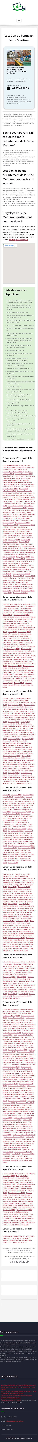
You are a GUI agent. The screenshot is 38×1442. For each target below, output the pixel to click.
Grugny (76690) (26, 756)
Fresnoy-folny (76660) (17, 720)
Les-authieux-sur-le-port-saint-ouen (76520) (21, 846)
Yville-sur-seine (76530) (19, 1242)
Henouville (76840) (14, 773)
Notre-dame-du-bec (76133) (16, 938)
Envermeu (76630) (8, 670)
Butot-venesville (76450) (20, 593)
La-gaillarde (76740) (26, 807)
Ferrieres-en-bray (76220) (20, 700)
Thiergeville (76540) (22, 1176)
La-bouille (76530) (25, 799)
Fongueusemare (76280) (15, 705)
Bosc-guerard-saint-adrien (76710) (23, 569)
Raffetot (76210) (21, 977)
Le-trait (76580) (22, 844)
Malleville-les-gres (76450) (22, 874)
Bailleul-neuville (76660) (19, 512)
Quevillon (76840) (8, 972)
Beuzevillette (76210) (14, 546)
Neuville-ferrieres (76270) (10, 927)
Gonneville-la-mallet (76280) (12, 737)
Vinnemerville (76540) (18, 1223)
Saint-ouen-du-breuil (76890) (17, 1086)
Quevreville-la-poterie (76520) (23, 972)
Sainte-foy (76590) (8, 1130)
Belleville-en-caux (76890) (24, 529)
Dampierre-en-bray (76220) (12, 649)
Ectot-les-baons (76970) (23, 664)
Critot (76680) (7, 640)
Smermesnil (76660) (10, 1156)
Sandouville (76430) (8, 1141)
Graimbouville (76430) (9, 743)
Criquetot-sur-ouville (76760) (11, 638)
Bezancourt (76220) (28, 546)
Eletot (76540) (12, 668)
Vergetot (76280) (8, 1212)
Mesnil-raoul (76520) (9, 902)
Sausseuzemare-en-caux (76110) (18, 1147)
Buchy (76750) (7, 591)
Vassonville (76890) (20, 1203)
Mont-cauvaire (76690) (9, 908)
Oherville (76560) (28, 942)
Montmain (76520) (13, 912)
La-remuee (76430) (19, 816)
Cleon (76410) (23, 621)
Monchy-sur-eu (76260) (27, 906)
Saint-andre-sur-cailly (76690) (21, 1011)
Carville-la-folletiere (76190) (25, 613)
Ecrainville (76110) (8, 662)
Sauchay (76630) (20, 1143)
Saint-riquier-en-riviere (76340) (25, 1103)
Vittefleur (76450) (9, 1225)
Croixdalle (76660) (17, 642)
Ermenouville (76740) (20, 674)
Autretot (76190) (18, 501)
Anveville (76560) (8, 487)
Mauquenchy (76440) (25, 891)
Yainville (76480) (7, 1236)
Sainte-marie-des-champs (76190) (23, 1139)
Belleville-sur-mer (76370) (10, 531)
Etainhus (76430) (8, 683)
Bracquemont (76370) (25, 580)
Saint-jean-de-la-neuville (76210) (17, 1050)
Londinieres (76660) (19, 856)
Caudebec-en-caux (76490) (21, 615)
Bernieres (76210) (13, 538)
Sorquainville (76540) (9, 1158)
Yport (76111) (17, 1238)
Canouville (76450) (25, 608)
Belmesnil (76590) (24, 531)
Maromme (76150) (8, 883)
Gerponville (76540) (8, 730)
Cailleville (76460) (8, 604)
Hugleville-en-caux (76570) (23, 783)
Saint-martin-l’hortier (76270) (11, 1075)
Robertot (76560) (23, 983)
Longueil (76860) (13, 858)
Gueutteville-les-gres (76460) (16, 760)
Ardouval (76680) (19, 487)
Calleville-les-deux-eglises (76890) (13, 606)
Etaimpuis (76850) (26, 681)
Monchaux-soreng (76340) (10, 906)
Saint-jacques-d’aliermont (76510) (18, 1045)
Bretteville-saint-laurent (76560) (12, 589)
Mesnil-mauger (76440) (9, 900)
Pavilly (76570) (30, 962)
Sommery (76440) (22, 1156)
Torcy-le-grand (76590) (26, 1182)
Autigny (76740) (7, 501)
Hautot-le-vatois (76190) (10, 768)
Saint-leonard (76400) (27, 1058)
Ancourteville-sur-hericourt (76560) (13, 472)
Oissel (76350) (7, 944)
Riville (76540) (12, 983)
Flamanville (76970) (8, 703)
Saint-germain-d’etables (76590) (23, 1035)
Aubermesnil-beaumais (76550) (17, 493)
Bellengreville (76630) (9, 529)
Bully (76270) (16, 591)
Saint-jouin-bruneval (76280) (25, 1052)
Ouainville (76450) (25, 946)
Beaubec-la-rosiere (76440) (21, 518)
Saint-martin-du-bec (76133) (24, 1069)
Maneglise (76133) (8, 876)
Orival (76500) (28, 944)
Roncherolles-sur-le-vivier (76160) (18, 989)
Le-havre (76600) (13, 833)
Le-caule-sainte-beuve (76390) (17, 829)
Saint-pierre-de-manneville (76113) (13, 1092)
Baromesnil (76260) (25, 516)
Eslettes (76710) (19, 679)
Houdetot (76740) (9, 781)
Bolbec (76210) (23, 561)
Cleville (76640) (23, 623)
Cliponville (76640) (8, 625)
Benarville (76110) (8, 533)
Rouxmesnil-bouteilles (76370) (22, 996)
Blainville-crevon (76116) (11, 552)
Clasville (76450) (28, 619)
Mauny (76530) (12, 891)
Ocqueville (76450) (18, 940)
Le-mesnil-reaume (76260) (25, 837)
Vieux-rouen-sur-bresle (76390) (22, 1216)
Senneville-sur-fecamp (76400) (12, 1150)
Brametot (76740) (8, 584)
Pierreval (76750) (26, 966)
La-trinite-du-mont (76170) (20, 818)
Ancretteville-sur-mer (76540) (24, 474)
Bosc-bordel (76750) (23, 567)
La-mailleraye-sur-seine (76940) (21, 812)
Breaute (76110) (19, 584)
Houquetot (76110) (8, 783)
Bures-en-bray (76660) (28, 591)
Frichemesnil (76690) (9, 724)
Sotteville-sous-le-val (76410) (11, 1160)
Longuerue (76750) (25, 858)
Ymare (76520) (7, 1238)
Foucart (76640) (29, 713)
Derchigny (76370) (8, 655)
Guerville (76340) (20, 758)
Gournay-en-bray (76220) (10, 741)
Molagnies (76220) (24, 904)
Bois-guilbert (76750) (9, 557)
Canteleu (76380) (8, 611)
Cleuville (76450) (13, 623)
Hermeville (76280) (14, 775)
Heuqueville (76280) (14, 777)
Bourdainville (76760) (10, 578)
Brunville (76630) (28, 589)
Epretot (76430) (28, 672)
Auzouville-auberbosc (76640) (12, 504)
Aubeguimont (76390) (9, 491)
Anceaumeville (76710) (9, 470)
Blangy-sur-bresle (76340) (27, 552)
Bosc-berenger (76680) (9, 567)
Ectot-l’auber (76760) (9, 664)
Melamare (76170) (8, 893)
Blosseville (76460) (9, 555)
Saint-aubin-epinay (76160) (16, 1018)
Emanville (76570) (23, 668)
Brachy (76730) (12, 580)
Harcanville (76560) (14, 762)
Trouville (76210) (26, 1195)
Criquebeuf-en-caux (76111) (11, 634)
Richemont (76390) (23, 981)
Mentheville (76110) (26, 895)
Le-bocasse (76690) (20, 824)
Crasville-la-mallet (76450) (11, 630)
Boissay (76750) (13, 561)
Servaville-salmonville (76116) (23, 1152)
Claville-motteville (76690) (10, 621)
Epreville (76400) (7, 674)
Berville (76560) (25, 540)
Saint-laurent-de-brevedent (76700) (13, 1054)
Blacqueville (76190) (29, 550)
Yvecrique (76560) (25, 1240)
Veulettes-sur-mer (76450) (10, 1214)
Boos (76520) (25, 563)
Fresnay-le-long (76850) (21, 717)
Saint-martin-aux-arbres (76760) (21, 1065)
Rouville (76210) (23, 994)
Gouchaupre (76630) (14, 739)
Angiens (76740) (26, 478)
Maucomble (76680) (9, 889)
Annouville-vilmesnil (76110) (11, 484)
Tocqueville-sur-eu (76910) (10, 1182)
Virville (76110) (30, 1223)
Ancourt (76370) (22, 470)
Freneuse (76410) (29, 715)
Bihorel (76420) (17, 548)
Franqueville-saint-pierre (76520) (13, 715)
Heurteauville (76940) (28, 777)
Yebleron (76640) (19, 1236)
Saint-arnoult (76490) (24, 1014)
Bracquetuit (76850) (8, 582)
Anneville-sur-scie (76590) (23, 482)
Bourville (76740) (23, 578)
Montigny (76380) (21, 910)
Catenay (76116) (7, 615)
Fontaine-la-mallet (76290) (16, 707)
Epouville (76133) (18, 672)
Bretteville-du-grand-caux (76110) (23, 586)
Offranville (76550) (16, 942)
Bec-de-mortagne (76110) (27, 525)
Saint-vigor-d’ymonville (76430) (23, 1118)
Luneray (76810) (13, 863)
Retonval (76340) (13, 979)
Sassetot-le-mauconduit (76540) (25, 1141)
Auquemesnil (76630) (10, 499)
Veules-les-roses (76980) (21, 1212)
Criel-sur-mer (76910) (24, 632)
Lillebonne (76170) (8, 852)
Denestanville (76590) (24, 653)
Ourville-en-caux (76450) (20, 948)
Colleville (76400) (20, 625)
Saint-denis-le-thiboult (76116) (17, 1028)
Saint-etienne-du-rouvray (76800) (23, 1031)
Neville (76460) (23, 927)
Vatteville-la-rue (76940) (10, 1208)
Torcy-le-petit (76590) (9, 1184)
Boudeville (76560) (18, 576)
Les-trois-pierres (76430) (22, 850)
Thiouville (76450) (8, 1180)
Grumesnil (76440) (8, 758)
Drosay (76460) (7, 659)
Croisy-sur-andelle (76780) (20, 640)
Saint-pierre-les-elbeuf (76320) (17, 1101)
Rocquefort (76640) (8, 985)
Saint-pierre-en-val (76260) (10, 1096)
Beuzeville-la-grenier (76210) (11, 544)
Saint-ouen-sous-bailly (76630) (22, 1088)
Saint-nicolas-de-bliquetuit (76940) (18, 1082)
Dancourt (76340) (18, 651)
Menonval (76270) (13, 895)
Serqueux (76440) (8, 1152)
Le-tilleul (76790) (28, 841)
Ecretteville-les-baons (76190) (23, 662)
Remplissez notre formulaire (11, 1400)
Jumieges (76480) (13, 799)
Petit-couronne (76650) (20, 964)
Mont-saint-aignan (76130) (25, 908)
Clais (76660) (18, 619)
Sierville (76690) (16, 1154)
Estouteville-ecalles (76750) (12, 681)
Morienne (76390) (28, 917)
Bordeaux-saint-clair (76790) (11, 565)
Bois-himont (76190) (19, 559)
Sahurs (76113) (7, 1009)
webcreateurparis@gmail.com (15, 1421)
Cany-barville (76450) (9, 613)
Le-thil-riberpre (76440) (15, 841)
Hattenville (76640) (8, 764)
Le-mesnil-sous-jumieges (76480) (12, 839)
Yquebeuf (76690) (13, 1240)
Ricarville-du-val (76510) (10, 981)
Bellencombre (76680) (20, 527)
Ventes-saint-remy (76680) (24, 1210)
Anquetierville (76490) (27, 484)
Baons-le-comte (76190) (19, 514)
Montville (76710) (25, 914)
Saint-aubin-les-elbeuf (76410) (20, 1020)
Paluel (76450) (7, 962)
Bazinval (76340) (7, 518)
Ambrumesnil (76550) (9, 467)
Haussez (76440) (13, 766)
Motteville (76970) (26, 919)
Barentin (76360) (13, 516)
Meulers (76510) (21, 902)
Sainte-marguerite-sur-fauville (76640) (24, 1135)
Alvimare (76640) (25, 465)
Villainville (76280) (8, 1218)
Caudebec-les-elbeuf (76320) (11, 617)
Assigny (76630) (23, 489)
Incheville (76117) (28, 795)
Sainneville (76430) (18, 1009)
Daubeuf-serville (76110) (10, 653)
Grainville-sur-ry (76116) (15, 745)
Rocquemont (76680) (22, 985)
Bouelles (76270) (30, 576)
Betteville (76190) (24, 542)
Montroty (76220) (13, 914)
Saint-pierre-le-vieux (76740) (12, 1099)
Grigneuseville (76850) (9, 754)
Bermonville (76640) (14, 535)
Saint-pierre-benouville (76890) (24, 1090)
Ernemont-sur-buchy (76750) (22, 676)
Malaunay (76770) (8, 874)
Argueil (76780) (30, 487)
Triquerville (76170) (14, 1195)
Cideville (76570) (8, 619)
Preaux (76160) (17, 970)
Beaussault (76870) (8, 523)
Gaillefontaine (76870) (14, 726)
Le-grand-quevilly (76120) (16, 831)
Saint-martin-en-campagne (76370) (22, 1073)
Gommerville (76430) (26, 732)
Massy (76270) (12, 887)
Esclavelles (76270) (8, 679)
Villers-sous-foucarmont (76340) (17, 1220)
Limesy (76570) (19, 852)
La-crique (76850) (19, 803)
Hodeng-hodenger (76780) (27, 779)
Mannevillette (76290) (27, 880)
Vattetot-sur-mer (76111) (25, 1206)
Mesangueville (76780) (9, 897)
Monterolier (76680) (9, 910)
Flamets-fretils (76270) (22, 703)
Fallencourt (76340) (8, 698)
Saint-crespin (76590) (14, 1026)
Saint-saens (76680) (19, 1107)
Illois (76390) (6, 795)
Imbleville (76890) (16, 795)
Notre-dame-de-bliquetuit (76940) (13, 934)
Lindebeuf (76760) (13, 854)
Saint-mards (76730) (18, 1062)
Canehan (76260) (13, 608)
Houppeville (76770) (22, 781)
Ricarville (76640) (25, 979)
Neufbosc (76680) (8, 925)
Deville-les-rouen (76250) (22, 655)
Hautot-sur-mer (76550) (15, 771)
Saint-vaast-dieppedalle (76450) (12, 1113)
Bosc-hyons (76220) (8, 572)
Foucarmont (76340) (18, 713)
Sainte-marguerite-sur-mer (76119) (14, 1137)
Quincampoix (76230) (9, 977)
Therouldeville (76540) (21, 1174)
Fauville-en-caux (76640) (23, 698)
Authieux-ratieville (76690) (25, 499)
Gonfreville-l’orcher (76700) (27, 734)
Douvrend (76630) (26, 657)
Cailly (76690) (18, 604)
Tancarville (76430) (8, 1174)
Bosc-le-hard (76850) (22, 572)
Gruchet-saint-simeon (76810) (11, 756)
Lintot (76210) (24, 854)
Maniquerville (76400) (9, 878)
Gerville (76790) (20, 730)
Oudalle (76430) (7, 948)
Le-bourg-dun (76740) (19, 827)
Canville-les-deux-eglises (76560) (23, 611)
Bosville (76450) (7, 576)
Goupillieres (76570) (28, 739)
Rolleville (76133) (13, 987)
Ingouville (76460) (8, 797)
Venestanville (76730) (9, 1210)
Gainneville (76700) (28, 726)
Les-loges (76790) (9, 850)
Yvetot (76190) (7, 1242)
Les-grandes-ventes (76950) (26, 848)
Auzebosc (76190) (30, 501)
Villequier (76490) (20, 1218)
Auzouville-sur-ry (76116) (15, 506)
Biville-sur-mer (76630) (15, 550)
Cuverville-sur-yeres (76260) (11, 647)
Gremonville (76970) (14, 751)
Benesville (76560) (20, 533)
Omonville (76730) (17, 944)
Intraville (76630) (20, 797)
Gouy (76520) (23, 741)
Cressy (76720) (12, 632)
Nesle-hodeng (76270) (22, 921)
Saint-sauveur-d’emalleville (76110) (18, 1109)
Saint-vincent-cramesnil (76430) (12, 1120)
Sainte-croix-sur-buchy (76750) (23, 1128)
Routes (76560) (12, 994)
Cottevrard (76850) (29, 628)
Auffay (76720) (7, 497)
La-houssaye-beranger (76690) (22, 810)
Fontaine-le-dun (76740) (19, 709)
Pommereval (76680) (22, 968)
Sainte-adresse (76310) (19, 1122)
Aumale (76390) (17, 497)
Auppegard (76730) (29, 497)
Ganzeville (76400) (28, 728)
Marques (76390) (20, 883)
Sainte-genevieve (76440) (22, 1130)
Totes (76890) (21, 1184)
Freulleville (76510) (13, 722)
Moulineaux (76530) (9, 921)
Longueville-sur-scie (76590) (11, 861)
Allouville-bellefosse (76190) (11, 465)
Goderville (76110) (13, 732)
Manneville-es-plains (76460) (25, 878)
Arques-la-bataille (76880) (10, 489)
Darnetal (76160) (29, 651)
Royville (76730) (7, 998)
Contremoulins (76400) (15, 628)
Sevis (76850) (6, 1154)
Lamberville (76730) (8, 822)
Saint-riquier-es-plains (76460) (11, 1105)
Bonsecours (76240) (14, 563)
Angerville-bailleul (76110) (10, 476)
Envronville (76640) (20, 670)
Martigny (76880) (19, 885)
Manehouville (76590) (21, 876)
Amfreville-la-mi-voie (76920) (25, 467)
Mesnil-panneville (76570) (25, 900)
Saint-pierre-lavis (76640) (27, 1096)
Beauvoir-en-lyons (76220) (10, 525)
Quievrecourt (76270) (21, 975)
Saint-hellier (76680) (19, 1043)
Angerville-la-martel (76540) (12, 478)
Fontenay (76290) (21, 711)
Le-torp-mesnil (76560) (9, 844)
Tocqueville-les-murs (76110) (23, 1180)
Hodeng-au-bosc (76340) (10, 779)
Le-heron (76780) (25, 833)
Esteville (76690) (30, 679)
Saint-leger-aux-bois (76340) (20, 1056)
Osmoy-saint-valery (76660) (11, 946)
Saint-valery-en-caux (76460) (16, 1116)
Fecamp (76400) (7, 700)
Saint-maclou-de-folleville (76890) (12, 1060)
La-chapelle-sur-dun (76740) (23, 801)
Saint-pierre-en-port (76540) (24, 1094)
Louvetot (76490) (26, 861)
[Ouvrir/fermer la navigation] (19, 20)
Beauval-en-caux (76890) (22, 523)
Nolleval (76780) (13, 929)
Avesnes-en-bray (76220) (19, 508)
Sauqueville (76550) (19, 1145)
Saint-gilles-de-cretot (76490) (12, 1041)
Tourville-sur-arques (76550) (16, 1193)
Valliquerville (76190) (18, 1199)
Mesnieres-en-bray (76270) (25, 897)
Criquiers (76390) (26, 638)
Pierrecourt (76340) (14, 966)
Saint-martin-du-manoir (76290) (12, 1071)
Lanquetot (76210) (8, 824)
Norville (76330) (7, 931)
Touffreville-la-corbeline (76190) (21, 1186)
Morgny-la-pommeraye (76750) (12, 917)
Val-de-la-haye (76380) (20, 1197)
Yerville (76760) (29, 1236)
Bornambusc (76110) (27, 565)
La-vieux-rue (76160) (21, 820)
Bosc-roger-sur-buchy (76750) (21, 574)
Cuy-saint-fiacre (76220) (28, 647)
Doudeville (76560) (13, 657)
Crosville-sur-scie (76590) (10, 645)
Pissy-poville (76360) (9, 968)
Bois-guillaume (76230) (23, 557)
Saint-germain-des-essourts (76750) (13, 1037)
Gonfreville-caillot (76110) (10, 734)
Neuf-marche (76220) (23, 923)
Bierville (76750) (7, 548)
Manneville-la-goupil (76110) (11, 880)
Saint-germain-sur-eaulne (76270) (25, 1039)
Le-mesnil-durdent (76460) (21, 835)
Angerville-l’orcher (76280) (27, 476)
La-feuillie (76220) (18, 805)
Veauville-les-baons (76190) (26, 1208)
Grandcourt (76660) (20, 749)
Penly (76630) (8, 964)
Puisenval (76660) (28, 970)
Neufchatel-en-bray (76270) (22, 925)
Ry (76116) (16, 998)
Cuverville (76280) (24, 645)
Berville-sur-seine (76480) (10, 542)
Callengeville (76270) (29, 604)
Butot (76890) (8, 593)
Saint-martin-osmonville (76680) (18, 1077)
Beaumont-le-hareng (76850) (11, 521)
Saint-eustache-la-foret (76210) (12, 1033)
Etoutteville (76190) (14, 685)
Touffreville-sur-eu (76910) (10, 1189)
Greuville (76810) (27, 751)
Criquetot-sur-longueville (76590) (18, 636)
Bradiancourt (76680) (22, 582)
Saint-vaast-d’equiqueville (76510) (23, 1111)
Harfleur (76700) (26, 762)
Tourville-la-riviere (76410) (16, 1191)
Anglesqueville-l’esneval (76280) (12, 480)
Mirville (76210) (12, 904)
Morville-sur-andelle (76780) (11, 919)
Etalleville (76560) (19, 683)
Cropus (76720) (28, 642)
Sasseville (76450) (9, 1143)
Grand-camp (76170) (20, 747)
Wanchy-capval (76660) (22, 1225)
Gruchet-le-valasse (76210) (25, 754)
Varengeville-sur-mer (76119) (17, 1201)
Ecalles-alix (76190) (28, 659)
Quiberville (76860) (8, 975)
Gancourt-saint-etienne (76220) (12, 728)
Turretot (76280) (7, 1197)
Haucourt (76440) (20, 764)
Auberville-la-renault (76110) (24, 495)
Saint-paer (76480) (8, 1090)
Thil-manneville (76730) (22, 1178)
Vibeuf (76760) (24, 1214)
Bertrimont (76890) (14, 540)
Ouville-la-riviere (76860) (21, 951)
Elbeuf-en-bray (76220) (15, 666)
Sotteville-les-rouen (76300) (25, 1158)
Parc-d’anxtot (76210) (18, 962)
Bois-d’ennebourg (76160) (23, 555)
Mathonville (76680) (24, 887)
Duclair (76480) (17, 659)
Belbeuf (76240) (8, 527)
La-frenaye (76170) (13, 807)
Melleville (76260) (20, 893)
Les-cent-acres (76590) (10, 848)
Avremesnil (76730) (18, 510)
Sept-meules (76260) (28, 1150)
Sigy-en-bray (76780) (28, 1154)
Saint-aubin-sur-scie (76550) (11, 1024)
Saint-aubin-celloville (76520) (11, 1016)
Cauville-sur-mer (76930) (28, 617)
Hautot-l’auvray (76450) (26, 766)
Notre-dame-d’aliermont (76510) (23, 931)
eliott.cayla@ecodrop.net (18, 240)
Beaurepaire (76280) (27, 521)
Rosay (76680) (12, 992)
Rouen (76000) (22, 992)
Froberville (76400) (21, 724)
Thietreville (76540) (8, 1178)
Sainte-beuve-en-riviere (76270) (17, 1126)
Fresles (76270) (8, 717)
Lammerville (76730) (22, 822)
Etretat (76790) (25, 685)
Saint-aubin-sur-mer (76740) (25, 1022)
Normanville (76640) (25, 929)
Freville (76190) (25, 722)
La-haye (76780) (7, 810)
